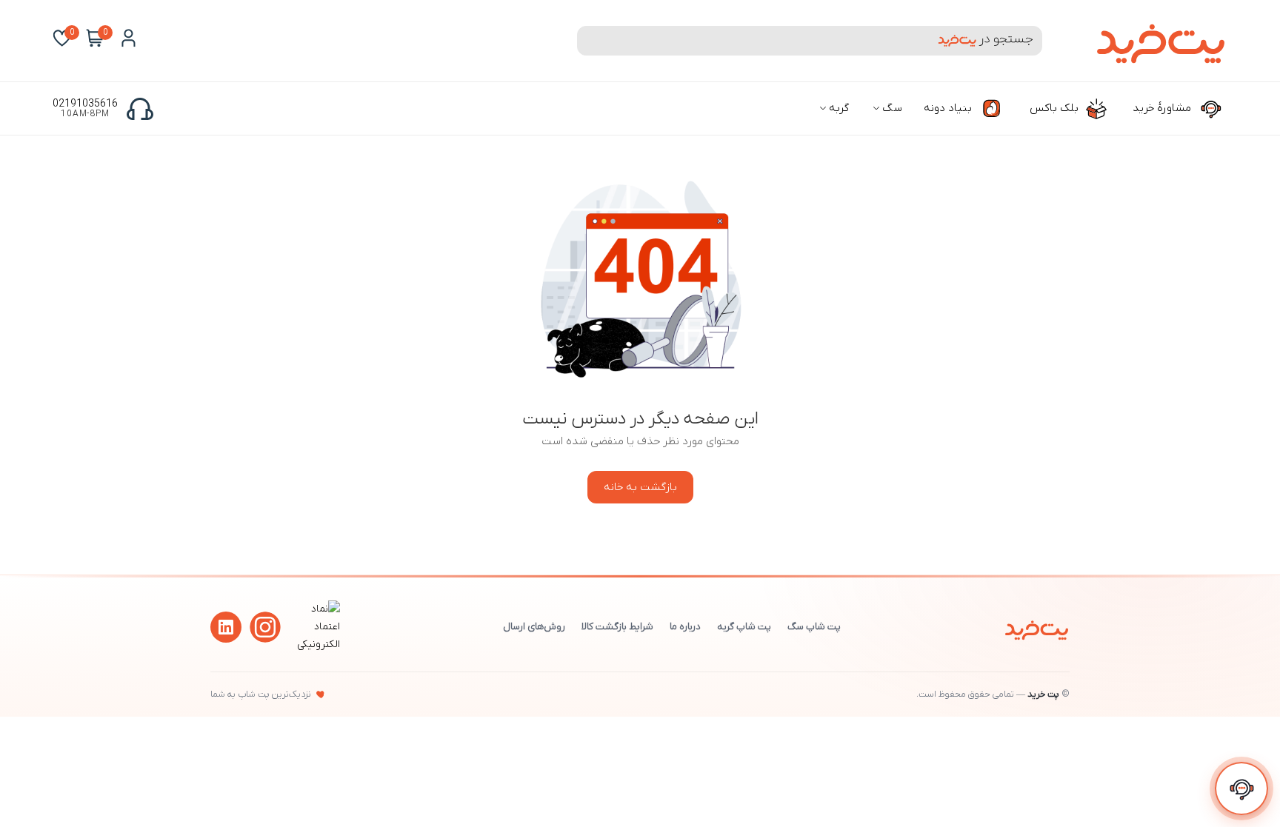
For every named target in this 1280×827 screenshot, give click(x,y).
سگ (890, 108)
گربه (837, 108)
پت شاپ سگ (814, 626)
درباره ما (685, 626)
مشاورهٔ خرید (1163, 108)
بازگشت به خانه (640, 487)
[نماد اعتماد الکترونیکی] (316, 644)
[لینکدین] (225, 627)
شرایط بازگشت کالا (617, 626)
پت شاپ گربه (744, 626)
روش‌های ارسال (534, 626)
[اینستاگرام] (265, 627)
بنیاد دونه (949, 108)
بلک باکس (1055, 108)
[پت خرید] (1037, 627)
